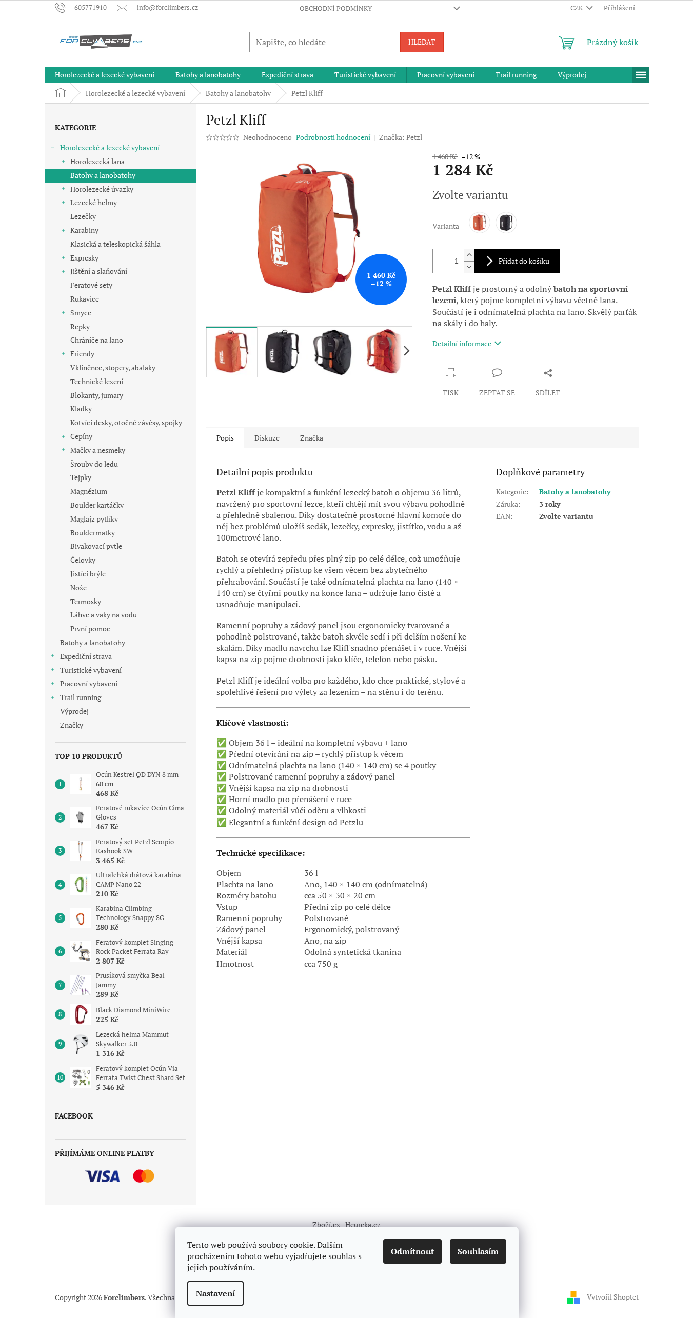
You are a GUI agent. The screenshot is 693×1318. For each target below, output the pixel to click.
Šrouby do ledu (94, 464)
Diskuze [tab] (267, 438)
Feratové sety (91, 285)
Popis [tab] (225, 438)
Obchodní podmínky (336, 8)
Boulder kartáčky (97, 505)
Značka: (400, 137)
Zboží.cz (326, 1224)
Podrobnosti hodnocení (333, 137)
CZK (577, 7)
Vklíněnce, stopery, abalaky (112, 367)
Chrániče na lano (96, 340)
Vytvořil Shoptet (613, 1296)
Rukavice (84, 299)
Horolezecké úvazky (101, 189)
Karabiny (84, 230)
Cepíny (81, 436)
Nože (78, 587)
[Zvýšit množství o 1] (469, 255)
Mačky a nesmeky (97, 450)
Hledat (421, 42)
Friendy (82, 353)
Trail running (80, 697)
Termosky (85, 601)
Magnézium (88, 491)
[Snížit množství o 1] (469, 267)
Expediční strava (86, 656)
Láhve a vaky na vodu (103, 615)
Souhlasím (478, 1251)
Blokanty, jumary (96, 395)
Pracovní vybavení (88, 683)
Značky (71, 725)
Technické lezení (96, 381)
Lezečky (83, 216)
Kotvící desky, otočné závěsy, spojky (126, 422)
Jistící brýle (88, 573)
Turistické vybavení (91, 670)
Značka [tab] (311, 438)
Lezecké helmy (93, 202)
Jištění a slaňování (98, 271)
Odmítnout (412, 1251)
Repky (80, 326)
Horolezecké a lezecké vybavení (110, 147)
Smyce (80, 312)
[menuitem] (105, 75)
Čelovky (82, 560)
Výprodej (74, 711)
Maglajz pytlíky (94, 519)
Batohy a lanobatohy (102, 175)
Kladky (81, 408)
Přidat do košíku (524, 261)
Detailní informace (461, 343)
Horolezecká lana (97, 161)
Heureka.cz (363, 1224)
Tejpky (80, 477)
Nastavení (215, 1293)
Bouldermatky (92, 532)
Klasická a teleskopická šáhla (115, 244)
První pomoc (90, 628)
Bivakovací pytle (96, 546)
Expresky (84, 258)
